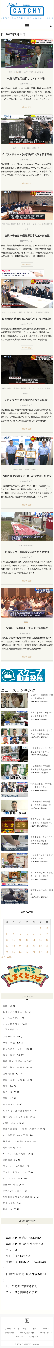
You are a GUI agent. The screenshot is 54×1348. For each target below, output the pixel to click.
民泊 (29, 148)
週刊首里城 (9, 1147)
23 (47, 946)
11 (13, 940)
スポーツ (8, 1036)
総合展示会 (39, 72)
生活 (5, 1005)
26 (20, 952)
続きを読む (27, 107)
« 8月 (3, 957)
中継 (31, 72)
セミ (23, 148)
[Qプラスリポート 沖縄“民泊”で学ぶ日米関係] (27, 129)
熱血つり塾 (9, 1203)
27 (27, 952)
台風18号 (36, 224)
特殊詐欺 (35, 469)
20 (27, 946)
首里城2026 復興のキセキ (17, 1141)
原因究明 (22, 312)
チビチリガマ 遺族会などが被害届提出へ (27, 399)
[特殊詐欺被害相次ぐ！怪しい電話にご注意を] (27, 451)
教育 (5, 1086)
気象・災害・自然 (24, 224)
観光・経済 (13, 72)
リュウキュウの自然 (14, 1166)
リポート (16, 148)
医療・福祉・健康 (12, 1067)
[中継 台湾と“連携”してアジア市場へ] (27, 53)
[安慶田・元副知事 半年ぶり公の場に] (27, 603)
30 (47, 952)
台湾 (26, 72)
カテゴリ (19, 1337)
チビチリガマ (38, 388)
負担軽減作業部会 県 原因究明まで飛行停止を (27, 318)
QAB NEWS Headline (30, 1344)
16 (47, 940)
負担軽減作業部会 (43, 312)
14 (34, 940)
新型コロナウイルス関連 (16, 1197)
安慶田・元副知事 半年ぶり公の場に (27, 628)
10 (7, 940)
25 (13, 952)
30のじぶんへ (10, 1123)
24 (7, 952)
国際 (20, 72)
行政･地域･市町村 (9, 224)
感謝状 (27, 469)
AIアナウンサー (11, 1178)
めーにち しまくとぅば (15, 1116)
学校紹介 (10, 1029)
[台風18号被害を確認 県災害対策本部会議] (27, 205)
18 (13, 946)
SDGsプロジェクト (13, 1190)
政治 (4, 312)
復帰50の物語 (10, 1184)
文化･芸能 (8, 1073)
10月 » (9, 957)
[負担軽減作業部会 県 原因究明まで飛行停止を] (27, 293)
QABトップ (33, 1337)
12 (20, 940)
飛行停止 (30, 312)
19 (20, 946)
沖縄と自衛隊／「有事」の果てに (21, 1129)
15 (40, 940)
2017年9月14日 (26, 84)
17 (7, 946)
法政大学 (35, 148)
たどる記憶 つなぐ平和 (15, 1135)
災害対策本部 (47, 224)
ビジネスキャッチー (14, 1049)
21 (34, 946)
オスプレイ (12, 312)
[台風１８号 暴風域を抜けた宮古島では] (27, 527)
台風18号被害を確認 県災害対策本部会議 (27, 235)
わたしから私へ (11, 1018)
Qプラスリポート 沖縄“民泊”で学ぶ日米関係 (27, 154)
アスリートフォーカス (15, 1172)
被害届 (26, 393)
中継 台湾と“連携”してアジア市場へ (27, 78)
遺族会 (47, 388)
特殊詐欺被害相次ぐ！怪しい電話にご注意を (27, 475)
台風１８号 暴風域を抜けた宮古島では (27, 551)
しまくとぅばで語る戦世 (16, 1110)
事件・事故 (6, 388)
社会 (5, 1209)
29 (40, 952)
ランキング (44, 1333)
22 (40, 946)
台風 (27, 229)
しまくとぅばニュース (15, 1012)
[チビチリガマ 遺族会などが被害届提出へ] (27, 369)
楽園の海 (8, 1160)
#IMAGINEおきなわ (14, 1153)
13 (27, 940)
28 (34, 952)
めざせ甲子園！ (11, 1024)
